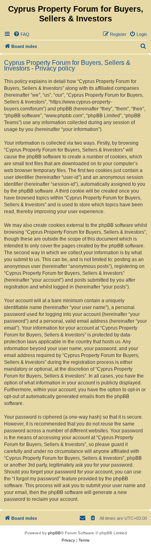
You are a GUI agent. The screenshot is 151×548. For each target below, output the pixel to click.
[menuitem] (21, 34)
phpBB (54, 533)
